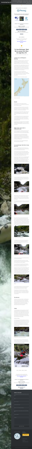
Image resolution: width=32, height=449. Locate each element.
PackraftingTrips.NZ (6, 2)
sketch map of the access (25, 140)
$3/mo (17, 29)
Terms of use (23, 440)
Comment (15, 417)
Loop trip (25, 370)
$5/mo (20, 29)
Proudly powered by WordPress (18, 447)
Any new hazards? (16, 414)
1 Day (17, 370)
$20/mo (25, 29)
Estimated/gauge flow (17, 404)
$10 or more (21, 388)
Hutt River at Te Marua (17, 318)
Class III (23, 370)
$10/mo (23, 29)
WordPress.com (26, 447)
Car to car (20, 370)
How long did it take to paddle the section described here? (21, 411)
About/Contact (28, 3)
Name (15, 395)
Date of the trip (16, 401)
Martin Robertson (19, 54)
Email (15, 398)
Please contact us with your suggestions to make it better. (21, 42)
